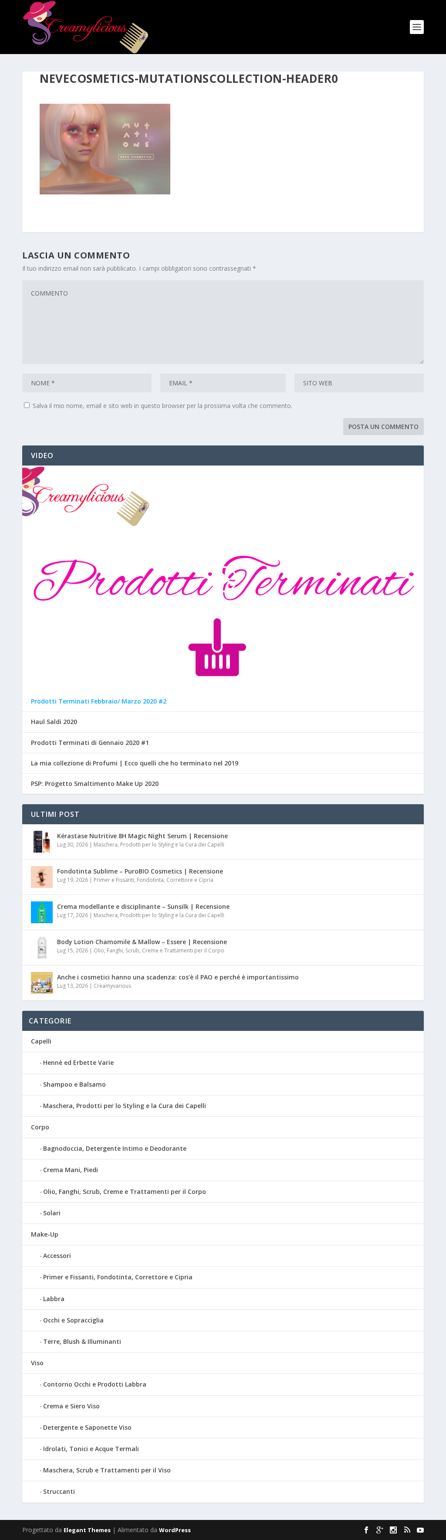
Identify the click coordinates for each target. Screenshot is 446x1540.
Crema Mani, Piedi (70, 1170)
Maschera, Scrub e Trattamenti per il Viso (107, 1470)
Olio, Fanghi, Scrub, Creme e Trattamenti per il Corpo (159, 950)
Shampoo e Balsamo (74, 1084)
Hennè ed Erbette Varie (78, 1062)
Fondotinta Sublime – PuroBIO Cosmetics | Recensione (140, 871)
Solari (52, 1213)
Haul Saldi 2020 (54, 722)
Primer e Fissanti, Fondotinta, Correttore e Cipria (153, 880)
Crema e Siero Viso (71, 1406)
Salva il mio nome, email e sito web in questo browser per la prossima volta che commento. (162, 405)
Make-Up (44, 1234)
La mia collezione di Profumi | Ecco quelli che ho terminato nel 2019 (134, 763)
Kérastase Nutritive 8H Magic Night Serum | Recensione (142, 836)
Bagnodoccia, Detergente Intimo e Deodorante (114, 1148)
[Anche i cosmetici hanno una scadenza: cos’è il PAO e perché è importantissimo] (42, 983)
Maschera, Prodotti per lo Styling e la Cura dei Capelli (159, 844)
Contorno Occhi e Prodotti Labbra (94, 1384)
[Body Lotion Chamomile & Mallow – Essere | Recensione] (42, 948)
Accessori (57, 1255)
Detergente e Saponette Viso (87, 1427)
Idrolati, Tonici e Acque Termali (91, 1449)
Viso (37, 1363)
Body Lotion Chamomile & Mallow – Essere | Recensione (142, 942)
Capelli (41, 1041)
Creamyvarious (112, 985)
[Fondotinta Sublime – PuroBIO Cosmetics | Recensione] (42, 877)
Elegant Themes (87, 1530)
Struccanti (59, 1491)
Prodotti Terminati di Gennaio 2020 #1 (90, 743)
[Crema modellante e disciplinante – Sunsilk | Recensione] (42, 912)
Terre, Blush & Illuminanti (82, 1341)
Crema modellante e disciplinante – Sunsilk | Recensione (143, 906)
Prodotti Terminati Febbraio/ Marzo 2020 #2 (98, 701)
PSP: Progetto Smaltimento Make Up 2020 (95, 784)
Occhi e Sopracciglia (73, 1320)
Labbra (53, 1299)
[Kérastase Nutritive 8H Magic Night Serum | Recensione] (42, 842)
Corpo (40, 1127)
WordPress (175, 1530)
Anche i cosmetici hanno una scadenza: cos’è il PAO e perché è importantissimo (178, 977)
